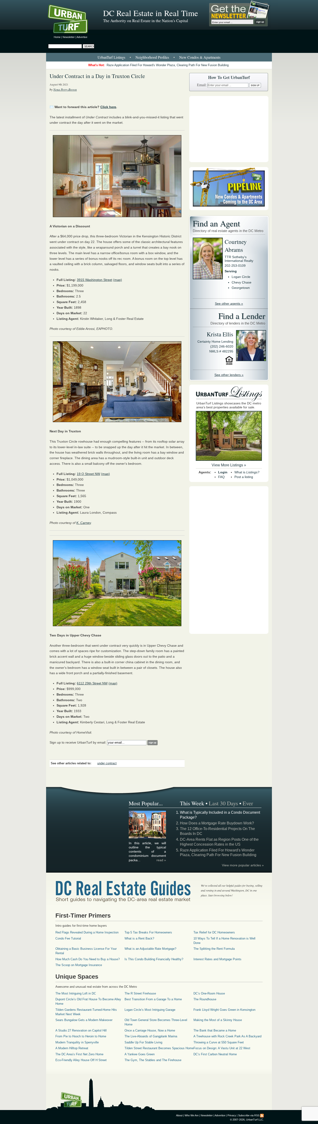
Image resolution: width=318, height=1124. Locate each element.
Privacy (231, 1115)
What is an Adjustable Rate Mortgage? (150, 948)
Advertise (82, 37)
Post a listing (243, 477)
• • (159, 57)
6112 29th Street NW (92, 683)
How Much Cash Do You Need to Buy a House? (87, 959)
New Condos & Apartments (199, 57)
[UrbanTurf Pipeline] (228, 209)
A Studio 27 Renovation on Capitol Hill (81, 1030)
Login (222, 472)
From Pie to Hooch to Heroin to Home (80, 1036)
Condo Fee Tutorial (68, 938)
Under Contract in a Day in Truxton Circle (97, 76)
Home (57, 37)
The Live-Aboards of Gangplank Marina (151, 1036)
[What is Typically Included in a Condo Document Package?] (147, 838)
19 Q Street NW (88, 474)
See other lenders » (229, 375)
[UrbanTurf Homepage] (71, 20)
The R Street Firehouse (140, 993)
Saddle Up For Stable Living (143, 1042)
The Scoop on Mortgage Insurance (78, 965)
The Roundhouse (204, 999)
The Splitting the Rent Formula (214, 948)
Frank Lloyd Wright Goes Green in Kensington (224, 1009)
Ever (248, 803)
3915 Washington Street (94, 280)
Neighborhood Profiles (152, 57)
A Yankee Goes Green (140, 1054)
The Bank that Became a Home (214, 1030)
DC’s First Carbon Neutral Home (215, 1054)
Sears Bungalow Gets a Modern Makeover (83, 1020)
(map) (117, 280)
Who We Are (192, 1115)
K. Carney (83, 523)
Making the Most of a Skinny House (217, 1020)
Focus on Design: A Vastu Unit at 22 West (221, 1048)
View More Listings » (229, 465)
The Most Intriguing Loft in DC (75, 993)
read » (161, 860)
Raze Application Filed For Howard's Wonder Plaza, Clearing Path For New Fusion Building (168, 65)
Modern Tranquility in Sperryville (77, 1042)
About (179, 1115)
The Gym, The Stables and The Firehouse (153, 1060)
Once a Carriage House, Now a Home (150, 1030)
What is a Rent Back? (139, 938)
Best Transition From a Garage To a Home (153, 999)
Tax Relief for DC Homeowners (214, 932)
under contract (107, 763)
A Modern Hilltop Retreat (71, 1048)
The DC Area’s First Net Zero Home (79, 1054)
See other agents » (229, 303)
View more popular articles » (243, 865)
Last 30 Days (223, 803)
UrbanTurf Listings (111, 57)
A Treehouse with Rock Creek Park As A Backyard (227, 1036)
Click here (108, 107)
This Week (192, 803)
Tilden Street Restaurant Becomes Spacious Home (159, 1048)
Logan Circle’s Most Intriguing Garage (150, 1009)
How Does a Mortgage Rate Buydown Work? (217, 823)
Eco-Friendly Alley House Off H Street (81, 1060)
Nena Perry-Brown (65, 89)
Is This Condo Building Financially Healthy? (154, 959)
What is (246, 472)
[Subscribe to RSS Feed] (262, 1115)
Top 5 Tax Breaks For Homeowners (148, 932)
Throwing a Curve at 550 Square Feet (218, 1042)
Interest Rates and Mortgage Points (217, 959)
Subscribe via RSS (248, 1115)
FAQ (221, 477)
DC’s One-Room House (209, 993)
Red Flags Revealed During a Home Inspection (86, 932)
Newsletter (69, 37)
